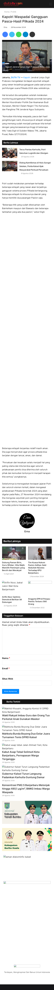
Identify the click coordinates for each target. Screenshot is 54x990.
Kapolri (26, 77)
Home (6, 12)
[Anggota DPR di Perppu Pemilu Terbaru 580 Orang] (40, 588)
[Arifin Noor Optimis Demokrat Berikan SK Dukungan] (14, 587)
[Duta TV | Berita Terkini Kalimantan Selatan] (13, 4)
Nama (6, 658)
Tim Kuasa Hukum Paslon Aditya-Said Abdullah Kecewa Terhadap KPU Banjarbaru (37, 567)
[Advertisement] (27, 331)
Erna (5, 27)
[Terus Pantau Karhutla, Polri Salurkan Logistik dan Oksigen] (9, 153)
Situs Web (7, 678)
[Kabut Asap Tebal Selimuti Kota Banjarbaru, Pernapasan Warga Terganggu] (27, 748)
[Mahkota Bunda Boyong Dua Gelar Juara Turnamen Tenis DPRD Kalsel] (27, 730)
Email (6, 668)
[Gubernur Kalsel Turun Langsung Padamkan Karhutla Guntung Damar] (27, 770)
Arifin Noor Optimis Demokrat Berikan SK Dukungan (12, 599)
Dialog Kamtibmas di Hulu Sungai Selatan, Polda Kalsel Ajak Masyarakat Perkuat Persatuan (35, 166)
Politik (13, 12)
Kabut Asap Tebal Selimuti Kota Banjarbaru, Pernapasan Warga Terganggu (20, 755)
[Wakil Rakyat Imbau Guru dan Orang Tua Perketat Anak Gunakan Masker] (27, 712)
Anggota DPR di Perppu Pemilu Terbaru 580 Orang (39, 601)
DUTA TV (15, 77)
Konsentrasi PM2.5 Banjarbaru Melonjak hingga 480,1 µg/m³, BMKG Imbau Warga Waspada (26, 789)
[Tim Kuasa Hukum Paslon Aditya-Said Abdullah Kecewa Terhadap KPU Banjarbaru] (40, 553)
